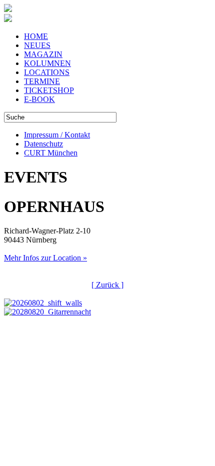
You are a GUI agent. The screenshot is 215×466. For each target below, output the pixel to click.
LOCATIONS (47, 72)
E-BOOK (39, 99)
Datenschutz (43, 144)
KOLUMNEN (47, 63)
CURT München (51, 152)
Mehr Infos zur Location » (45, 258)
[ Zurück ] (108, 284)
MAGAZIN (43, 54)
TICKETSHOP (49, 90)
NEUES (37, 45)
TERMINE (42, 81)
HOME (36, 36)
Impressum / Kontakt (57, 134)
